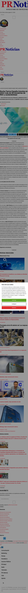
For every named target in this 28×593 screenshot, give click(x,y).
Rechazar (14, 307)
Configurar (14, 304)
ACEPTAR (14, 300)
